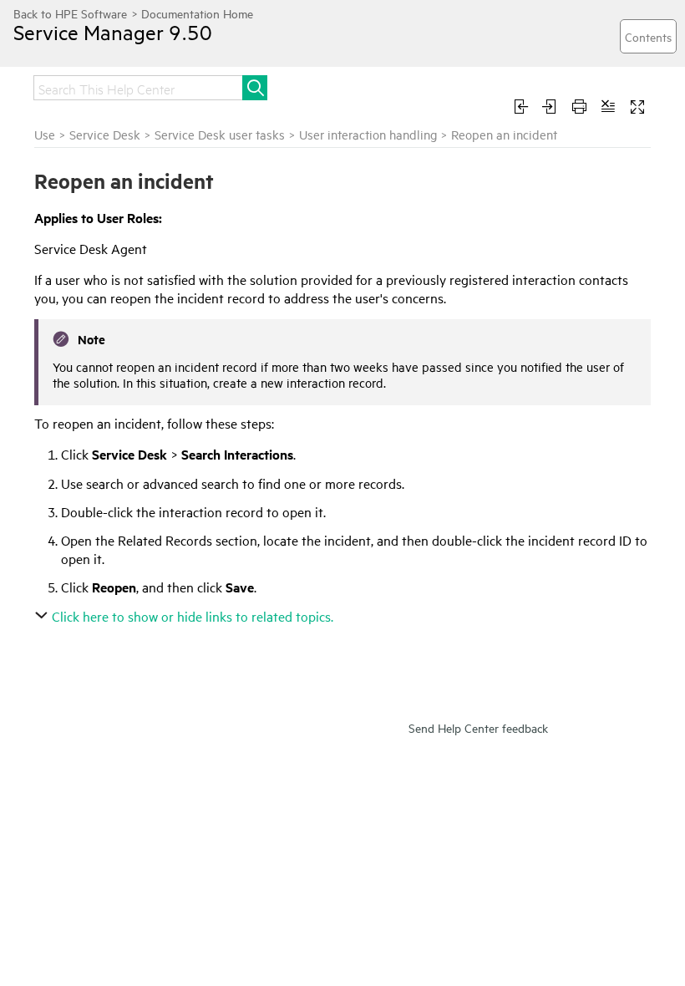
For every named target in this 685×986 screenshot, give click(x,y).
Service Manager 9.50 (112, 32)
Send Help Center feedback (478, 727)
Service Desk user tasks (220, 134)
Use (44, 134)
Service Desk (104, 134)
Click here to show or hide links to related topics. (192, 616)
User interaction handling (368, 134)
